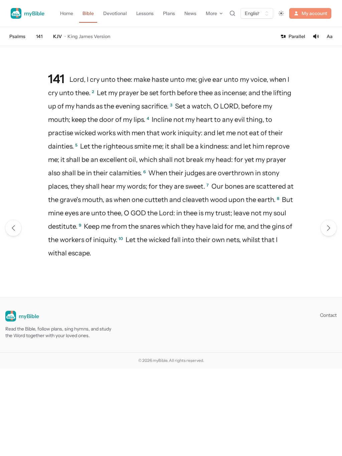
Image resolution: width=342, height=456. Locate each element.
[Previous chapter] (13, 228)
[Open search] (232, 13)
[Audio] (316, 36)
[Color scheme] (281, 13)
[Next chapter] (329, 228)
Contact (328, 315)
